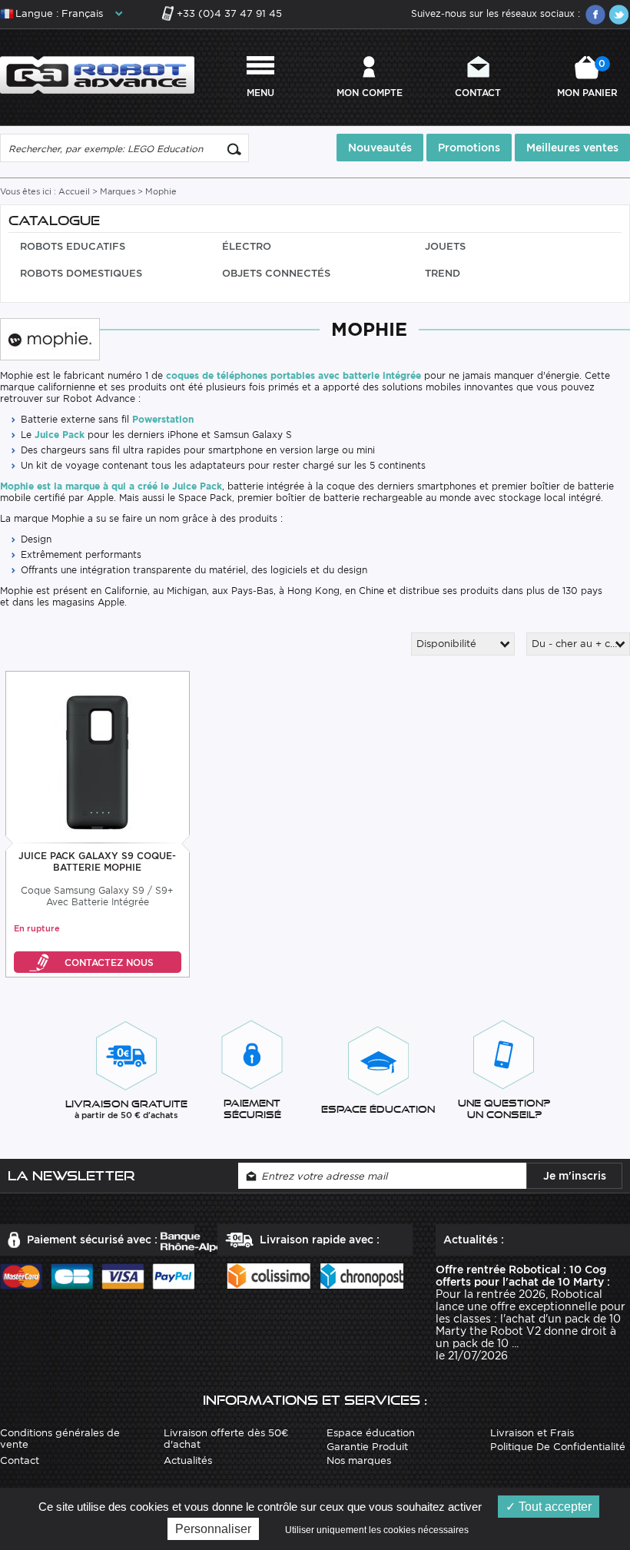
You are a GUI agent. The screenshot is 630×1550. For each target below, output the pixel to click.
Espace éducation (371, 1433)
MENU (260, 92)
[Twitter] (618, 15)
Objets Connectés (276, 273)
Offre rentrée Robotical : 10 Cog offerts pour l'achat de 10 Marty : (523, 1275)
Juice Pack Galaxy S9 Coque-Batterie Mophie (97, 861)
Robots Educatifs (72, 246)
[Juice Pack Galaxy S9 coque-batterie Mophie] (97, 758)
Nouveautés (380, 147)
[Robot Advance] (97, 74)
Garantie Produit (367, 1446)
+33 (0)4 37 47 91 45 (229, 13)
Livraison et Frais (532, 1433)
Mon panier (587, 78)
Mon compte (370, 92)
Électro (246, 246)
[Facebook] (595, 15)
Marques (117, 191)
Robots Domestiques (81, 273)
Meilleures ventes (572, 147)
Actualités (188, 1460)
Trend (442, 273)
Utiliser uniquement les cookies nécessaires (377, 1530)
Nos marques (359, 1460)
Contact (478, 92)
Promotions (469, 147)
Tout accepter (554, 1506)
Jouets (445, 246)
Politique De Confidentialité (557, 1446)
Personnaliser (213, 1528)
